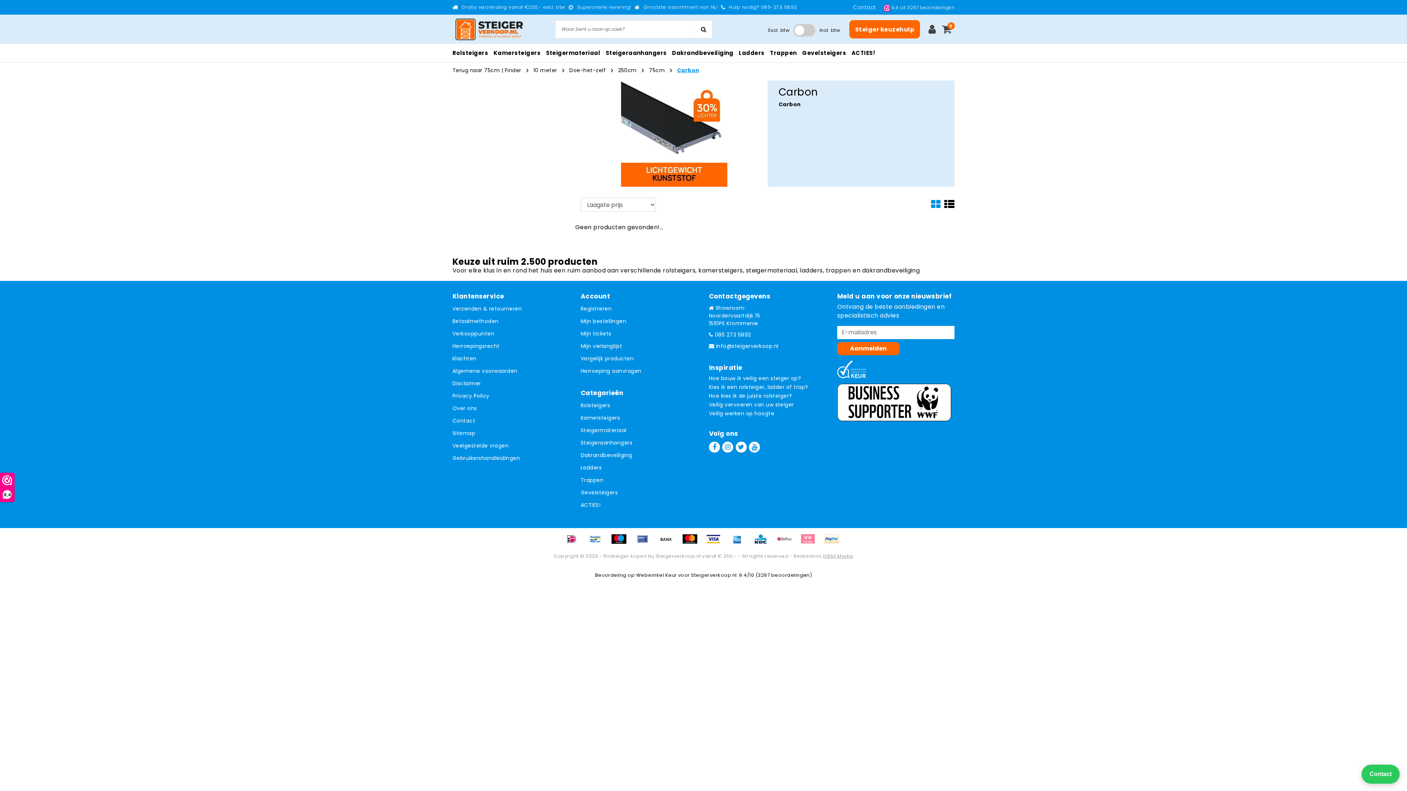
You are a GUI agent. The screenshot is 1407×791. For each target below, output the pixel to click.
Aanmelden (868, 348)
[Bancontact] (598, 542)
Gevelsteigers (599, 492)
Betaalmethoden (476, 321)
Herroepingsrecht (476, 346)
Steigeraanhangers (606, 442)
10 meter (545, 70)
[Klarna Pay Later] (810, 542)
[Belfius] (787, 542)
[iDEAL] (574, 542)
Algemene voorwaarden (485, 371)
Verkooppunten (473, 333)
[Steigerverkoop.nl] (489, 29)
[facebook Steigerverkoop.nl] (714, 447)
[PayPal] (834, 542)
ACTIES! (591, 505)
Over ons (465, 408)
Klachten (465, 358)
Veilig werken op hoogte (741, 413)
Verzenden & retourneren (487, 308)
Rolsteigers (595, 405)
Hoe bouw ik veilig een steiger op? (755, 378)
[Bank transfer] (668, 542)
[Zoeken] (703, 29)
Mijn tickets (596, 333)
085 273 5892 (732, 334)
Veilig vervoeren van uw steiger (751, 404)
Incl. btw (830, 30)
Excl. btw (779, 30)
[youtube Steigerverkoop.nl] (754, 447)
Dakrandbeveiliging (606, 455)
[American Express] (739, 542)
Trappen (592, 480)
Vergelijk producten (607, 358)
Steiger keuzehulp (884, 29)
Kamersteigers (600, 418)
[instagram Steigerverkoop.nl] (727, 447)
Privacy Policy (471, 396)
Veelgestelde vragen (481, 445)
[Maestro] (621, 542)
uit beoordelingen (922, 7)
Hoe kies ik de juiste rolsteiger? (750, 396)
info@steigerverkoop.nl (747, 346)
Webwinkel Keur (656, 575)
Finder (513, 70)
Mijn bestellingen (603, 321)
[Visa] (716, 542)
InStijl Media (838, 556)
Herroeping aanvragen (611, 371)
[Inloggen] (932, 29)
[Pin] (645, 542)
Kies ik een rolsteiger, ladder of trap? (758, 387)
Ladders (591, 467)
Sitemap (464, 433)
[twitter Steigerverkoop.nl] (741, 447)
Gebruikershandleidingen (486, 458)
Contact (865, 7)
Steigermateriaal (604, 430)
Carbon (688, 70)
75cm (657, 70)
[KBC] (763, 542)
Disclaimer (467, 383)
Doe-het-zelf (588, 70)
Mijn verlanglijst (601, 346)
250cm (627, 70)
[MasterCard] (692, 542)
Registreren (596, 308)
